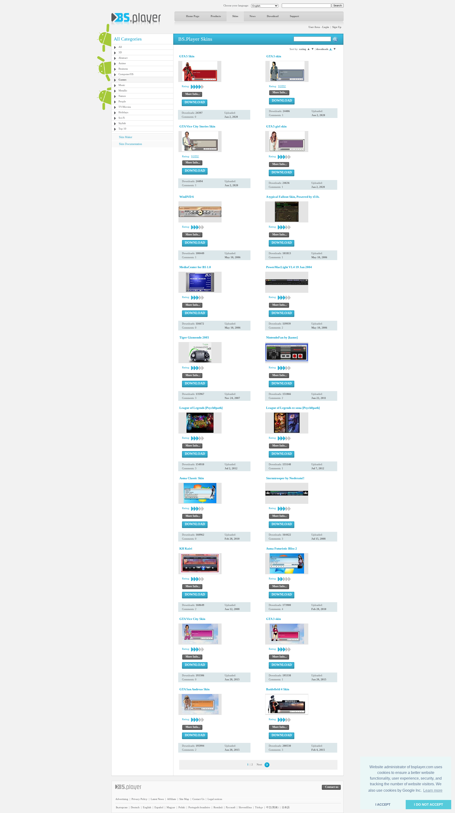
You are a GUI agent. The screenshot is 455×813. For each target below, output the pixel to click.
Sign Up (336, 27)
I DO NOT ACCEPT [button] (428, 804)
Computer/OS (125, 74)
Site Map (184, 799)
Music (121, 85)
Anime (122, 63)
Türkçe (259, 807)
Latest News (157, 799)
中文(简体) (272, 807)
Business (123, 68)
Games (122, 79)
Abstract (122, 57)
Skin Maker (125, 137)
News (252, 16)
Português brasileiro (199, 807)
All (120, 46)
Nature (122, 96)
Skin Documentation (130, 144)
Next (259, 764)
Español (159, 807)
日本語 (286, 807)
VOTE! (282, 86)
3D (120, 52)
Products (216, 16)
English (147, 807)
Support (294, 16)
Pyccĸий (230, 807)
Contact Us (198, 799)
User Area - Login (319, 27)
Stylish (122, 123)
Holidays (123, 112)
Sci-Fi (121, 117)
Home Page (192, 16)
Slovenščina (245, 807)
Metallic (122, 90)
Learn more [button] (432, 790)
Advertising (121, 799)
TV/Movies (124, 106)
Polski (181, 807)
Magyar (171, 807)
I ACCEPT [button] (383, 804)
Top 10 (122, 128)
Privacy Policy (139, 799)
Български (121, 807)
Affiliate (171, 799)
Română (218, 807)
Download (272, 16)
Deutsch (135, 807)
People (122, 101)
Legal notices (215, 799)
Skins (235, 16)
